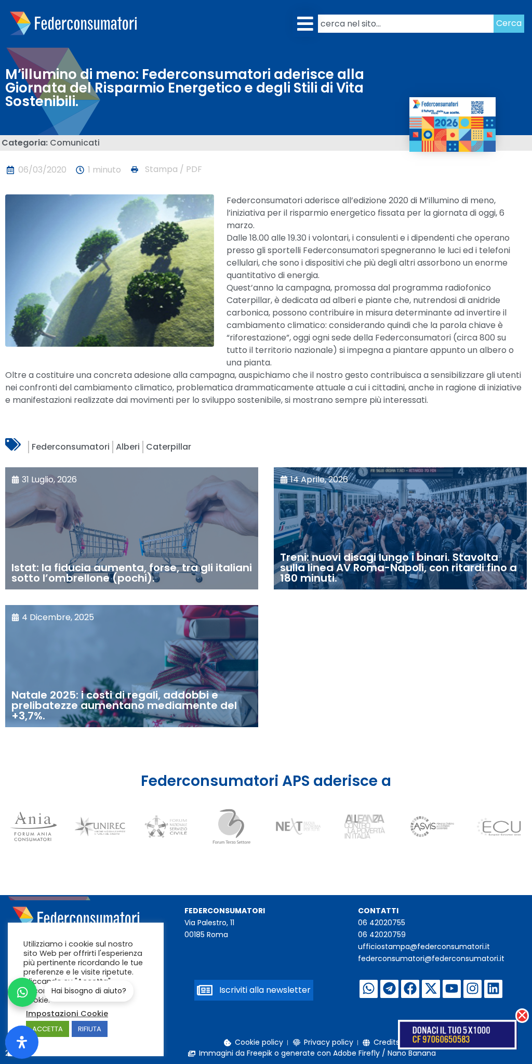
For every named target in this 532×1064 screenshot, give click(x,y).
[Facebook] (410, 989)
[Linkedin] (493, 989)
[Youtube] (452, 989)
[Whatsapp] (369, 989)
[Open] (21, 1042)
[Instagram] (472, 989)
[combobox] (406, 24)
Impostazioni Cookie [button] (67, 1013)
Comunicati (75, 143)
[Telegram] (389, 989)
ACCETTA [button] (47, 1029)
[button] (305, 23)
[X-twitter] (431, 989)
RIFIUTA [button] (89, 1029)
